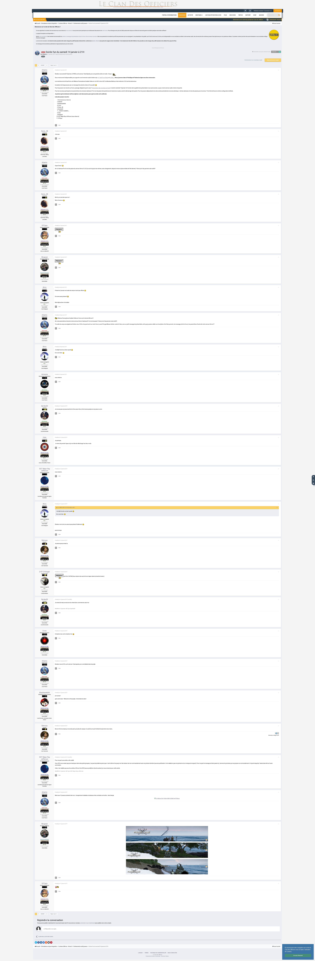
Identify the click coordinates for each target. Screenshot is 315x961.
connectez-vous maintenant (87, 923)
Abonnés (274, 51)
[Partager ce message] (278, 70)
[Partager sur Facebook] (38, 942)
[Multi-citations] (56, 125)
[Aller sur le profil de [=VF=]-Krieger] (44, 581)
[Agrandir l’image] (96, 85)
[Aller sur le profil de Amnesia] (44, 384)
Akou (44, 287)
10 (45, 151)
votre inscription (43, 36)
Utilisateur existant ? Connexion (262, 10)
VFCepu (44, 225)
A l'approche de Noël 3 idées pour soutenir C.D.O (206, 19)
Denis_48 (44, 131)
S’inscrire (277, 10)
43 (45, 426)
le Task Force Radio (103, 77)
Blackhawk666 (44, 693)
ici (53, 33)
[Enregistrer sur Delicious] (43, 942)
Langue (140, 952)
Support (248, 15)
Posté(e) (61, 70)
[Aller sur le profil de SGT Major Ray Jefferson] (44, 480)
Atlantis (45, 54)
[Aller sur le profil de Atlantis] (37, 53)
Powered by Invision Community (153, 956)
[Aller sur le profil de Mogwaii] (44, 267)
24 (45, 246)
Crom (44, 631)
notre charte (96, 40)
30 (45, 491)
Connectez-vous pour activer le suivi (261, 51)
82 (45, 395)
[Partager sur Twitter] (36, 942)
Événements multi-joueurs (65, 54)
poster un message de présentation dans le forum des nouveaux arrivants (79, 36)
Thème (146, 952)
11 (45, 457)
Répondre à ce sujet (273, 60)
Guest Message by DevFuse (158, 47)
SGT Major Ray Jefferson (44, 470)
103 (45, 651)
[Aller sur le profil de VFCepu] (44, 235)
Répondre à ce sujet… (51, 929)
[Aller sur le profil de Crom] (44, 640)
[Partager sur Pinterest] (51, 942)
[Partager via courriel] (48, 942)
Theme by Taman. (165, 956)
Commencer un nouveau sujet (253, 60)
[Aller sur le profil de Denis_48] (44, 140)
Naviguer (182, 15)
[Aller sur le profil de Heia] (44, 447)
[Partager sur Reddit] (46, 942)
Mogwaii (44, 257)
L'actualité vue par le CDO (213, 15)
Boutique (198, 15)
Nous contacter (172, 952)
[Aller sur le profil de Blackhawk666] (44, 702)
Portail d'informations (169, 15)
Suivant (42, 65)
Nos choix (233, 15)
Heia (44, 437)
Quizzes (261, 15)
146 (45, 278)
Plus (225, 15)
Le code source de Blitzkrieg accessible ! (248, 19)
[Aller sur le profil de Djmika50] (44, 415)
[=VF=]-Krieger (44, 572)
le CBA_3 (112, 77)
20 (45, 560)
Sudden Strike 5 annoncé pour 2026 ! (228, 19)
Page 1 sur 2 (53, 65)
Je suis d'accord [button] (298, 955)
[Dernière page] (47, 65)
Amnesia (44, 374)
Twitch (240, 15)
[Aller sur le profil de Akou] (44, 297)
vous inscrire (69, 30)
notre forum (105, 30)
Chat (254, 15)
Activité (190, 15)
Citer (59, 125)
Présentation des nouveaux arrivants (101, 88)
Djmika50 (44, 406)
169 (45, 90)
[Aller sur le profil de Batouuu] (44, 550)
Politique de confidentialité (158, 952)
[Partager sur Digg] (41, 942)
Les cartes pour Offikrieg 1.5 (266, 19)
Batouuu (44, 540)
